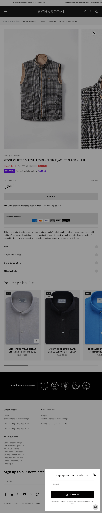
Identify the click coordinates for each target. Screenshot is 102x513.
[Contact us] (95, 507)
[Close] (95, 474)
